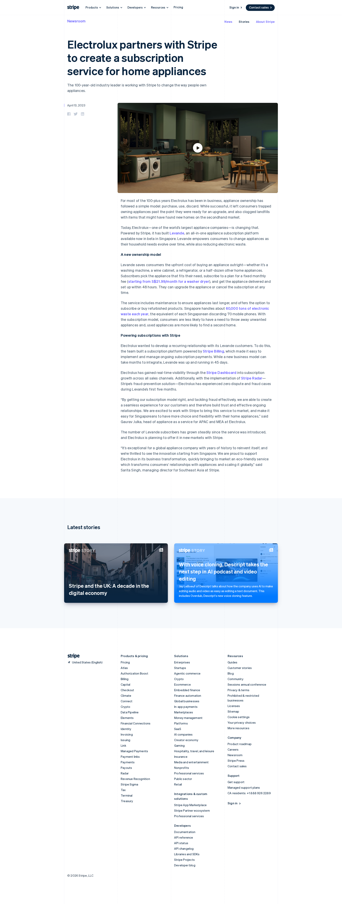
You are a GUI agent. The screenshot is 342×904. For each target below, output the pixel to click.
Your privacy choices (242, 722)
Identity (126, 729)
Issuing (125, 740)
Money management (188, 718)
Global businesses (186, 701)
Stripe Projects (184, 860)
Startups (180, 668)
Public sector (183, 779)
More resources (238, 728)
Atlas (124, 668)
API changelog (184, 848)
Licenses (234, 706)
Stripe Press (236, 761)
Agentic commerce (187, 673)
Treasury (127, 801)
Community (235, 679)
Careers (233, 749)
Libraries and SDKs (187, 854)
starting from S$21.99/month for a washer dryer (168, 281)
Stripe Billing (213, 351)
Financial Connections (135, 723)
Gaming (179, 745)
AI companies (183, 734)
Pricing (178, 7)
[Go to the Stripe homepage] (72, 656)
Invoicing (127, 734)
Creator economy (186, 740)
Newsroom (76, 21)
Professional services (189, 773)
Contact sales (259, 7)
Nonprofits (181, 768)
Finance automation (187, 696)
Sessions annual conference (247, 684)
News (228, 22)
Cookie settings (239, 717)
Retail (178, 784)
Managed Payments (134, 751)
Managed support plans (244, 787)
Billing (124, 679)
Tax (123, 790)
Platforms (181, 723)
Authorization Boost (134, 673)
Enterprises (182, 662)
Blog (231, 673)
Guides (232, 662)
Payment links (130, 757)
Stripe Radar (251, 378)
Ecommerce (182, 684)
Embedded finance (187, 690)
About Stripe (265, 22)
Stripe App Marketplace (190, 805)
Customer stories (240, 668)
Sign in (234, 7)
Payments (128, 762)
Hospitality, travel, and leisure (194, 751)
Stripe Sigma (129, 784)
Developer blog (184, 865)
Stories (244, 22)
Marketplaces (183, 712)
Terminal (127, 795)
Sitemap (233, 711)
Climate (126, 696)
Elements (127, 718)
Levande (177, 233)
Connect (126, 701)
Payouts (126, 768)
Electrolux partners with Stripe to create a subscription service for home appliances (142, 57)
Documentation (185, 832)
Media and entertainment (191, 762)
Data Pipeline (130, 712)
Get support (236, 782)
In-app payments (186, 707)
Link (123, 745)
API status (181, 843)
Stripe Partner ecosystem (192, 810)
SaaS (177, 729)
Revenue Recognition (135, 779)
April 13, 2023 (76, 105)
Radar (125, 773)
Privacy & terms (238, 690)
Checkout (127, 690)
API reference (183, 837)
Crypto (125, 707)
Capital (125, 684)
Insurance (180, 757)
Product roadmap (240, 744)
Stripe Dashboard (221, 372)
